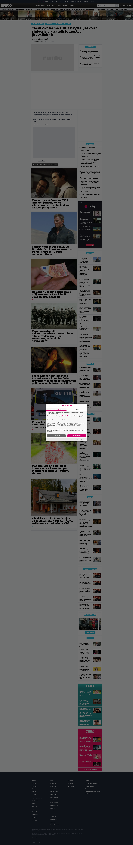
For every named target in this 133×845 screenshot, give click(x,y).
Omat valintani (56, 435)
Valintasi (77, 409)
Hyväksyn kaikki (76, 435)
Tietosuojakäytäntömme (81, 439)
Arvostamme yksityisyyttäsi (56, 409)
